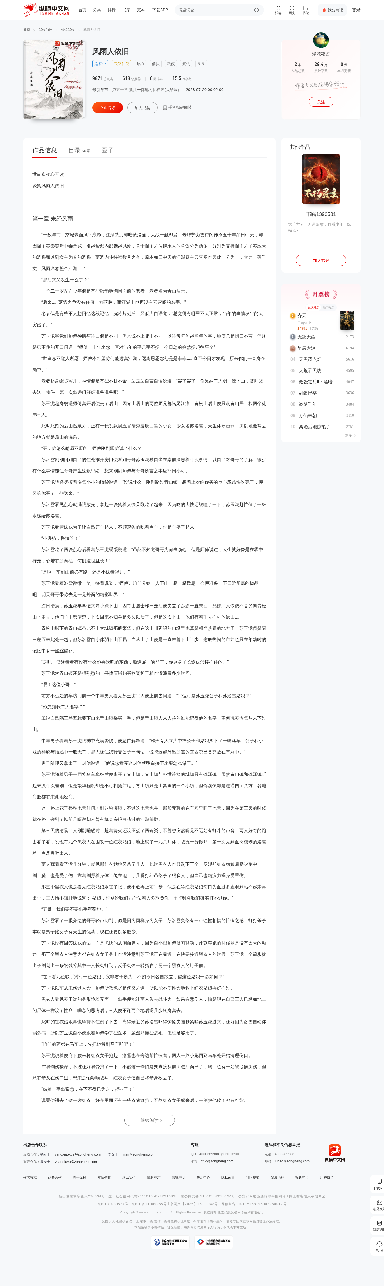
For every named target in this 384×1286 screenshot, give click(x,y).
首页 (82, 10)
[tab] (47, 152)
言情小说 (160, 1221)
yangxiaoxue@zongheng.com (78, 1154)
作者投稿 (30, 1177)
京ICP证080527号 (113, 1204)
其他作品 (300, 147)
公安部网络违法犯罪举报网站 (262, 1196)
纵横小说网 (110, 1221)
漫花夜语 (321, 54)
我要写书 (336, 10)
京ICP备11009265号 (149, 1204)
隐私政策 (228, 1177)
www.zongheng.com (154, 1212)
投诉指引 (302, 1177)
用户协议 (327, 1177)
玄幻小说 (132, 1221)
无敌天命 (306, 336)
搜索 (256, 10)
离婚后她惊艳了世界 (319, 426)
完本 (141, 10)
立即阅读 (108, 107)
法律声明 (178, 1177)
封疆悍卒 (308, 393)
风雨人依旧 (91, 30)
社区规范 (252, 1177)
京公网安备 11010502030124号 (208, 1196)
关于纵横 (79, 1177)
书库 (126, 10)
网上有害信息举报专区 (307, 1196)
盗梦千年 (308, 404)
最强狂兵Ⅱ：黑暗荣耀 (320, 381)
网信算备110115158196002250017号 (254, 1204)
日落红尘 (304, 323)
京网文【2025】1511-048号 (194, 1204)
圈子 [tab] (107, 150)
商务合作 (55, 1177)
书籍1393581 (321, 214)
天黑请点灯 (310, 359)
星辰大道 (306, 348)
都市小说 (146, 1221)
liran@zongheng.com (139, 1154)
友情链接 (104, 1177)
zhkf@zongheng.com (217, 1161)
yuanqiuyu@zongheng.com (76, 1162)
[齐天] (347, 320)
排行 (112, 10)
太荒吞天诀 (310, 370)
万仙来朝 (308, 415)
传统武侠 (67, 30)
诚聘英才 (154, 1177)
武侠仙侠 (45, 30)
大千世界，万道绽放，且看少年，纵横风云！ (319, 227)
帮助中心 (203, 1177)
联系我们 (129, 1177)
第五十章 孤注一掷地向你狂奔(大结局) (145, 89)
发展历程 (277, 1177)
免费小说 (177, 1221)
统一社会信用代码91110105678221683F (143, 1196)
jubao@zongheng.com (292, 1161)
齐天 (301, 315)
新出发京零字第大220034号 (82, 1196)
